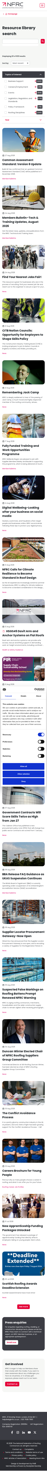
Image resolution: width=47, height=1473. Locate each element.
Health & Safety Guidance (12, 650)
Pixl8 (34, 1463)
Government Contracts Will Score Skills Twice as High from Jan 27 (21, 817)
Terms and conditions (14, 1452)
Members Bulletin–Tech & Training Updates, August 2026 (20, 222)
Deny (23, 781)
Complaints (29, 1449)
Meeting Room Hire (36, 1458)
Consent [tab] (8, 696)
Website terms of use (34, 1452)
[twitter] (35, 1432)
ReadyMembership (33, 1466)
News (4, 291)
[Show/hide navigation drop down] (42, 5)
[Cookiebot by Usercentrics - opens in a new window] (34, 689)
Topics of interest (13, 74)
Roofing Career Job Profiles (13, 1187)
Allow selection (23, 774)
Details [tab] (23, 696)
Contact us (12, 1384)
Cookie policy (31, 1455)
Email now (11, 1342)
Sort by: (5, 63)
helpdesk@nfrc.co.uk (10, 1419)
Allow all (23, 766)
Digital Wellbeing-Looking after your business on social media (22, 512)
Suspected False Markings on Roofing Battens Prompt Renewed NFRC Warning (22, 994)
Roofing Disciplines (25, 112)
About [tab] (38, 696)
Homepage (12, 14)
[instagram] (18, 1432)
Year (7, 120)
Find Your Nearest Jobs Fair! (22, 277)
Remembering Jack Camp (20, 392)
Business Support (25, 81)
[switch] (41, 742)
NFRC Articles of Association (15, 1458)
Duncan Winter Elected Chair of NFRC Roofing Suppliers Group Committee (22, 1055)
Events (25, 92)
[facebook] (12, 1432)
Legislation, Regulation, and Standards (25, 100)
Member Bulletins (9, 179)
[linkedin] (23, 1432)
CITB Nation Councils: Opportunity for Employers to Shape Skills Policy (22, 335)
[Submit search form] (43, 41)
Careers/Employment (25, 87)
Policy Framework (25, 106)
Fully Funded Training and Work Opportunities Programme (20, 450)
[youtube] (29, 1432)
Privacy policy (17, 1455)
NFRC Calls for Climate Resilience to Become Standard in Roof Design (19, 574)
